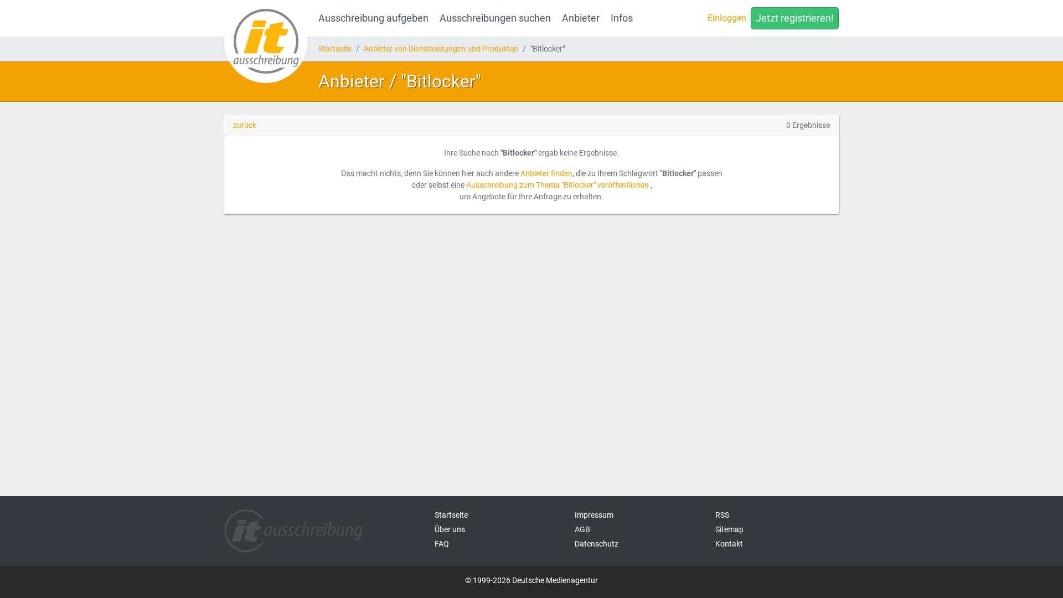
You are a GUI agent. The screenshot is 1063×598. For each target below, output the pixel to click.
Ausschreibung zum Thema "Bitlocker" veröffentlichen (557, 185)
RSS (722, 515)
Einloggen (727, 18)
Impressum (594, 515)
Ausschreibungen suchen (495, 18)
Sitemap (729, 529)
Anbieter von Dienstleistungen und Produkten (441, 48)
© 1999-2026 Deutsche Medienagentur (531, 580)
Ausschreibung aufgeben (373, 18)
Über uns (450, 529)
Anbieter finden (546, 173)
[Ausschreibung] (265, 41)
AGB (582, 529)
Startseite (335, 48)
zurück (244, 125)
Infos (622, 18)
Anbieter (581, 18)
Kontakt (729, 543)
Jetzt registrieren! (795, 18)
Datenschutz (596, 543)
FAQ (442, 543)
